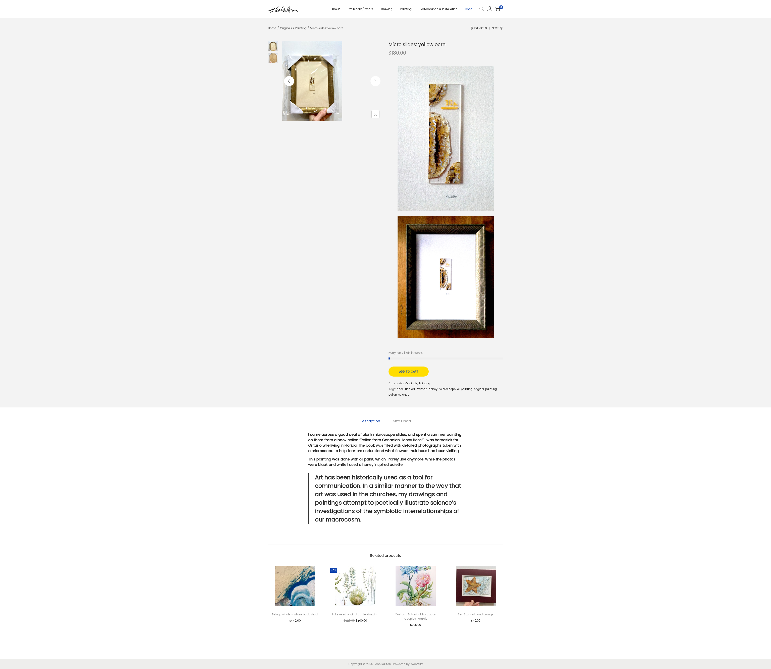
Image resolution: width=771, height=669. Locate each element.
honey (433, 389)
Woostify (416, 664)
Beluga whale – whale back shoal (295, 614)
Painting (301, 28)
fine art (410, 389)
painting (491, 389)
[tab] (370, 421)
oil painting (464, 389)
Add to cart (408, 372)
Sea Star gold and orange (476, 614)
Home (272, 28)
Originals (286, 28)
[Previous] (289, 81)
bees (400, 389)
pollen (393, 395)
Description (370, 421)
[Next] (375, 81)
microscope (447, 389)
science (403, 395)
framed (422, 389)
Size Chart (402, 421)
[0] (497, 9)
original (479, 389)
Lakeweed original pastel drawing (355, 614)
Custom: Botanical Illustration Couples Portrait (415, 616)
